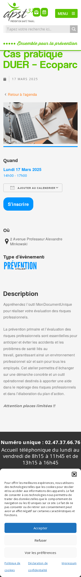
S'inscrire (18, 204)
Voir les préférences (40, 552)
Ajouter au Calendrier (36, 188)
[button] (74, 474)
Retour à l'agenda (22, 94)
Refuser (40, 540)
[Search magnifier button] (74, 29)
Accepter (40, 528)
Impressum (69, 563)
